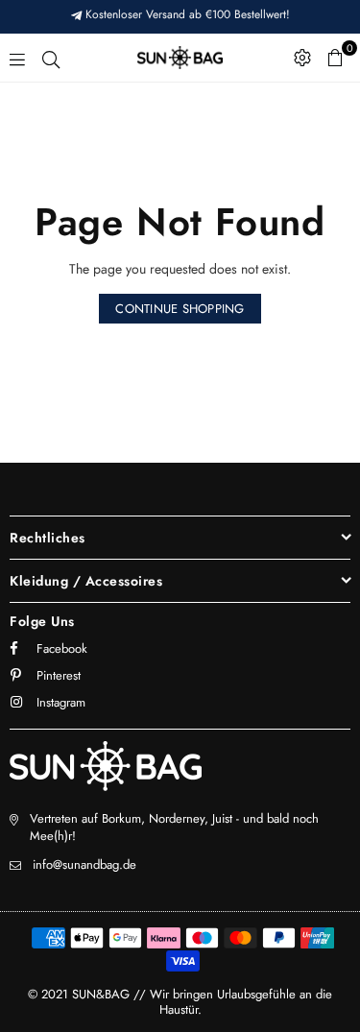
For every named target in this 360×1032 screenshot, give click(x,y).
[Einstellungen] (302, 57)
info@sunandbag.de (84, 864)
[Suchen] (51, 57)
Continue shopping (179, 309)
